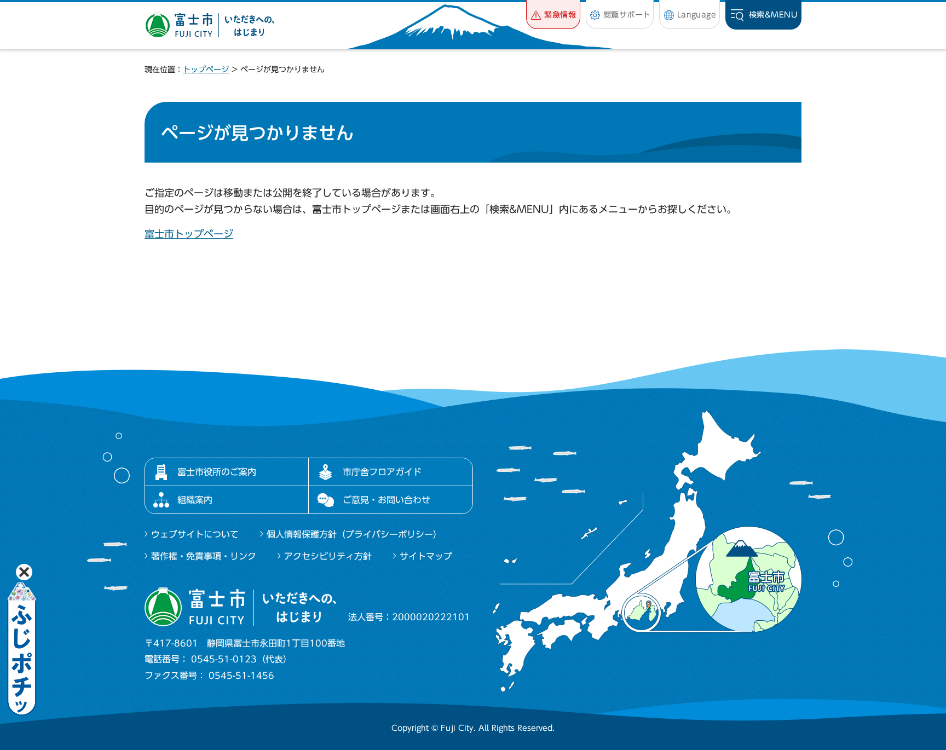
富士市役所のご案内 (216, 472)
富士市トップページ (189, 234)
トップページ (206, 69)
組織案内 (194, 499)
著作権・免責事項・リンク (203, 556)
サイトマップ (426, 556)
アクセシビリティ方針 (328, 556)
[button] (553, 14)
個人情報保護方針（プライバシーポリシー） (354, 534)
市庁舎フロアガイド (382, 472)
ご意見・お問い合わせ (386, 499)
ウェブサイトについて (195, 534)
